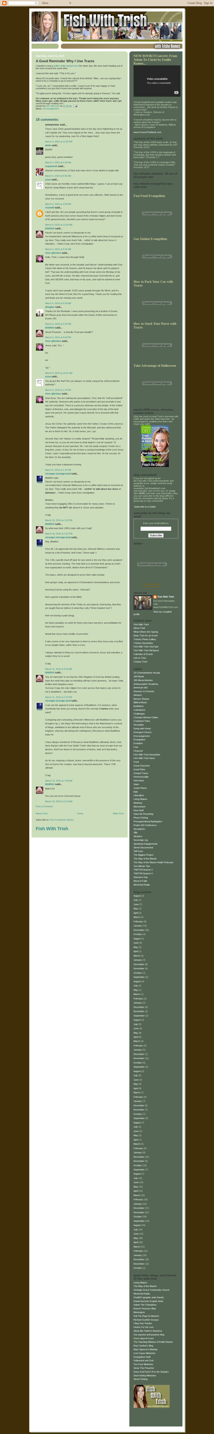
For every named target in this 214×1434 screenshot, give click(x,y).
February (138, 921)
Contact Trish (140, 661)
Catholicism (139, 710)
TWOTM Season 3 (143, 869)
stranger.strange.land (58, 473)
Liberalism (139, 795)
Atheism (138, 695)
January (138, 925)
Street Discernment (143, 847)
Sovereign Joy (141, 840)
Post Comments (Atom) (62, 820)
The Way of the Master (145, 858)
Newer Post (42, 813)
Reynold (49, 207)
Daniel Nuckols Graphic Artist (148, 1301)
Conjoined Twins (142, 721)
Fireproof (138, 751)
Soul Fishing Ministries (145, 1375)
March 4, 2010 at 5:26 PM (58, 162)
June (136, 904)
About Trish (139, 628)
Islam (136, 784)
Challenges (139, 713)
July (136, 900)
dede (48, 145)
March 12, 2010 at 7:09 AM (58, 780)
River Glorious (53, 252)
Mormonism (139, 806)
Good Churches (142, 765)
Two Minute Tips (142, 866)
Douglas (50, 307)
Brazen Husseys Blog (145, 1308)
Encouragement (51, 108)
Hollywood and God (143, 1360)
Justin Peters (140, 788)
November (139, 968)
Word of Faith (140, 881)
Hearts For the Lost (143, 1327)
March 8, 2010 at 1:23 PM (58, 390)
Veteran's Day (141, 877)
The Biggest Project (143, 855)
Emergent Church (143, 732)
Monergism (139, 1312)
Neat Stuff (139, 810)
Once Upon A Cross (144, 1338)
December (139, 930)
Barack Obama (141, 699)
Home (80, 813)
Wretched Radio (142, 884)
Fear (136, 747)
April (136, 913)
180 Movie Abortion (143, 680)
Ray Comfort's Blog (143, 1345)
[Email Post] (75, 106)
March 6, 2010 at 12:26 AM (58, 224)
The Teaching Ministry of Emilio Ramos (153, 1342)
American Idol (140, 687)
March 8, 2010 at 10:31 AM (58, 373)
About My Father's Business (148, 1331)
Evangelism (139, 739)
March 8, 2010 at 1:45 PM (58, 470)
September (139, 977)
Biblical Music (140, 702)
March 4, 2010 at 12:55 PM (58, 141)
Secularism (139, 829)
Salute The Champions (145, 1304)
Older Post (118, 813)
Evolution (138, 743)
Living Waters (140, 799)
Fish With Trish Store (144, 758)
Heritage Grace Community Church (151, 1290)
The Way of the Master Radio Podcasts (153, 862)
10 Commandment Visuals (147, 672)
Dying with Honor (142, 728)
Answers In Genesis (144, 691)
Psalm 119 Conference (145, 825)
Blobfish (50, 228)
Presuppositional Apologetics (148, 821)
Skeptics (138, 836)
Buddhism (139, 706)
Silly (136, 832)
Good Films (139, 769)
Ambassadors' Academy (146, 684)
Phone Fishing (141, 817)
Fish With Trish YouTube (146, 646)
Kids (136, 792)
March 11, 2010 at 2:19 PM (58, 697)
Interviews (139, 780)
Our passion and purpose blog (149, 1334)
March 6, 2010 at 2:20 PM (58, 324)
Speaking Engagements (146, 844)
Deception (139, 724)
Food (136, 762)
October (138, 934)
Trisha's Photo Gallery (145, 639)
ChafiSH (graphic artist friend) (149, 1297)
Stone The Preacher (144, 1368)
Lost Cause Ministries (144, 1353)
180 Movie (139, 676)
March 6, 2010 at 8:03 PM (58, 337)
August (137, 896)
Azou (48, 179)
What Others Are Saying (146, 632)
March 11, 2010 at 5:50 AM (58, 669)
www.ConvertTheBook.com (147, 132)
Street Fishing (141, 1379)
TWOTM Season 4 (143, 873)
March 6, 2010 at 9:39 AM (58, 303)
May (136, 908)
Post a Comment (44, 806)
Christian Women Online (146, 717)
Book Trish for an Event (146, 635)
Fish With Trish (52, 828)
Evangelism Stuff (142, 1357)
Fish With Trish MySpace (146, 650)
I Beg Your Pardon (143, 1323)
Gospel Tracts (141, 773)
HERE (142, 493)
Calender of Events (143, 654)
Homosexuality (141, 776)
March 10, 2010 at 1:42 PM (58, 520)
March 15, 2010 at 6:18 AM (58, 801)
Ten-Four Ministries (143, 1364)
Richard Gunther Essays (146, 1320)
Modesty (138, 803)
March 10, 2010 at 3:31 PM (58, 533)
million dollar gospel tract (66, 66)
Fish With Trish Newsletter (147, 754)
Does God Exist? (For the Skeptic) (151, 1372)
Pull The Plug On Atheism (146, 1316)
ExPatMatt (51, 166)
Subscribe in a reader (145, 506)
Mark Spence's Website (146, 1349)
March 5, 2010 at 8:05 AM (58, 176)
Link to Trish (140, 658)
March (137, 917)
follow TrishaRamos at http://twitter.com (152, 585)
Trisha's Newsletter (143, 643)
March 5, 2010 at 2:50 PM (58, 204)
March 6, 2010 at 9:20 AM (58, 249)
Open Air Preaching (143, 814)
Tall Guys (138, 851)
